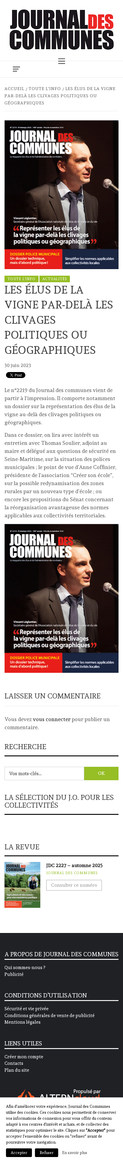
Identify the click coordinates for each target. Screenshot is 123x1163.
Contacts (13, 1063)
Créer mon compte (23, 1056)
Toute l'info (21, 279)
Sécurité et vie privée (26, 1008)
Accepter (19, 1152)
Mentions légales (22, 1022)
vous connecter (51, 719)
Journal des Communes (72, 873)
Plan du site (16, 1070)
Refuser (46, 1152)
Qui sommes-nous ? (24, 967)
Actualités (54, 279)
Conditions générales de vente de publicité (49, 1015)
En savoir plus (74, 1152)
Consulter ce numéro (74, 885)
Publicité (14, 974)
